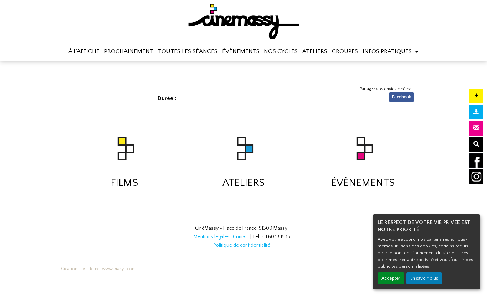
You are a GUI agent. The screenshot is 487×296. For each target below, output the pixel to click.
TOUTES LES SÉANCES (187, 51)
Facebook (401, 97)
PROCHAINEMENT (128, 51)
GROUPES (345, 51)
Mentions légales (212, 237)
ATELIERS (314, 51)
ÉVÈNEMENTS (241, 51)
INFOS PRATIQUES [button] (388, 51)
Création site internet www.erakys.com (98, 268)
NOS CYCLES (281, 51)
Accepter (390, 278)
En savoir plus (424, 278)
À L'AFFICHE (83, 51)
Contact (241, 237)
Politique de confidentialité (242, 245)
